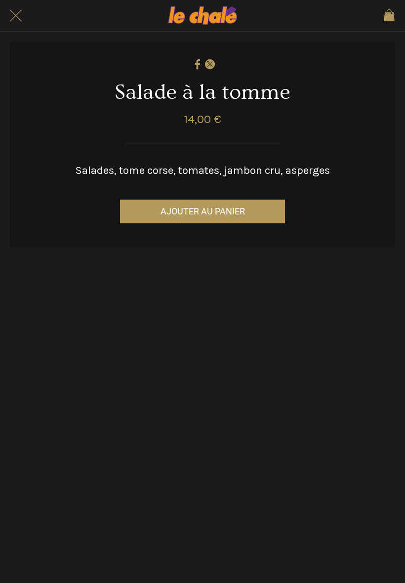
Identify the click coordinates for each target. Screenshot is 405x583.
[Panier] (389, 16)
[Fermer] (16, 16)
